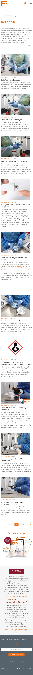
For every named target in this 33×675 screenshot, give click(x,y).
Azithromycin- (20, 164)
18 (30, 524)
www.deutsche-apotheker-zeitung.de (16, 630)
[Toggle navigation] (31, 3)
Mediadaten (17, 639)
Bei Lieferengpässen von (8, 164)
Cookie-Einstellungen (18, 663)
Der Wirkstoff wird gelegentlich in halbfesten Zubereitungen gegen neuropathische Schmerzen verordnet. (16, 264)
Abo (2, 661)
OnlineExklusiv (5, 456)
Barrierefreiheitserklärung (6, 663)
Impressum (23, 661)
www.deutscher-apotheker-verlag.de (16, 596)
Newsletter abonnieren (16, 655)
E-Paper (3, 639)
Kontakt (24, 639)
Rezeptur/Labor (5, 77)
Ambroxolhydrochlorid (15, 266)
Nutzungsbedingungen (9, 661)
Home (2, 16)
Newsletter (9, 639)
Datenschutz (17, 661)
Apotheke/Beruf (7, 548)
